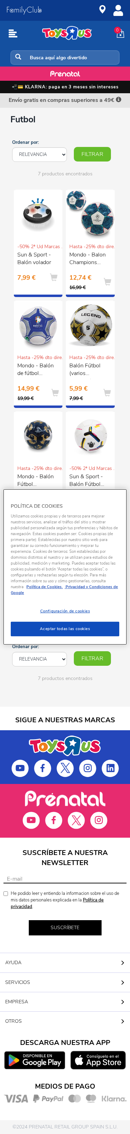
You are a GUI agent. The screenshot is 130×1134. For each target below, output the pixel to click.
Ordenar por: (25, 142)
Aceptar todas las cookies (65, 628)
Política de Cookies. (44, 587)
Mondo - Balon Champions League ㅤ (87, 259)
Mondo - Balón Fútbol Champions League (35, 481)
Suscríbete (65, 927)
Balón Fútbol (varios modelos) (85, 370)
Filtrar (92, 154)
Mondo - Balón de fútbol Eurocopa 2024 (36, 370)
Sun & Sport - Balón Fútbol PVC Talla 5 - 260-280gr (86, 481)
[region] (65, 567)
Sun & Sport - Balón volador (34, 259)
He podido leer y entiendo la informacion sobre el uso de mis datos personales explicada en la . (65, 899)
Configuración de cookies (65, 611)
